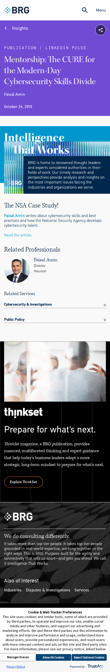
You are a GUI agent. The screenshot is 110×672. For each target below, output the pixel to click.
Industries (13, 590)
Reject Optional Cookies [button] (89, 657)
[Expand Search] (85, 10)
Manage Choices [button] (18, 657)
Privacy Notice (15, 666)
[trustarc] (95, 666)
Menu (101, 10)
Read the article (17, 235)
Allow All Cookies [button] (53, 657)
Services (81, 590)
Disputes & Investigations (48, 590)
